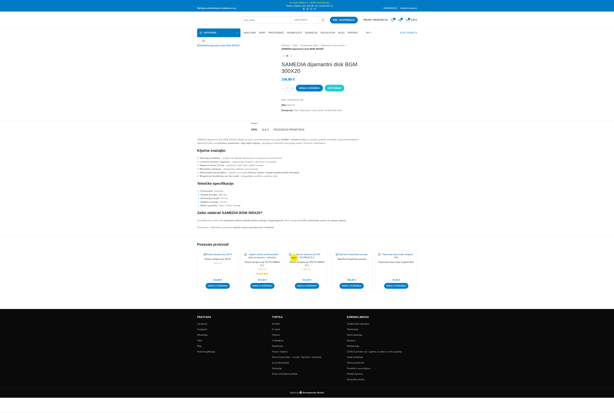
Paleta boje (352, 329)
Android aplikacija (206, 351)
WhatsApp (202, 335)
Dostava (351, 340)
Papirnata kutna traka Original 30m (396, 262)
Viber (199, 340)
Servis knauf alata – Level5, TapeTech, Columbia (296, 357)
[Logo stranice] (217, 19)
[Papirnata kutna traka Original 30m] (396, 256)
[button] (218, 286)
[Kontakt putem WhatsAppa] (311, 9)
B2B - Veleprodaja (344, 20)
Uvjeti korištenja (355, 357)
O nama (276, 329)
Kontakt (276, 323)
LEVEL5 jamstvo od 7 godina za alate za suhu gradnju (374, 351)
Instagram (202, 329)
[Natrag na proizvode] (287, 56)
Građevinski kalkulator (358, 323)
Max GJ (218, 263)
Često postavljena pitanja (284, 373)
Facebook (202, 323)
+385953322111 (390, 8)
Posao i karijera (280, 351)
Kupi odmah (334, 88)
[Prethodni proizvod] (283, 56)
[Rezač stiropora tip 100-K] (218, 254)
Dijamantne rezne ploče (333, 45)
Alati (295, 45)
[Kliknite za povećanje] (204, 41)
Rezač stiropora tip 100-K (218, 259)
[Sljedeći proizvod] (291, 56)
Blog (199, 346)
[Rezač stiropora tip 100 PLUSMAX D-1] (307, 256)
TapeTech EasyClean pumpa (351, 259)
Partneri (276, 335)
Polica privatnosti (355, 362)
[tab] (254, 128)
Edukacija (277, 368)
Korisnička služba (356, 379)
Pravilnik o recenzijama (358, 368)
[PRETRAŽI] (323, 20)
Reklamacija (353, 346)
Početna (285, 45)
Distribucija (277, 346)
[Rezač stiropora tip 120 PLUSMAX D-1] (262, 256)
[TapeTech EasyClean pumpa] (352, 254)
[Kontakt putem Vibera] (315, 9)
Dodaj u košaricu (309, 88)
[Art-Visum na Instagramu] (307, 9)
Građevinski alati (308, 45)
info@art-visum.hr (409, 8)
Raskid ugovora (355, 373)
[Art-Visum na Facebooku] (304, 9)
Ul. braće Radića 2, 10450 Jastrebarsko (309, 2)
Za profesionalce (280, 362)
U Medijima (277, 340)
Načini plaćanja (354, 335)
